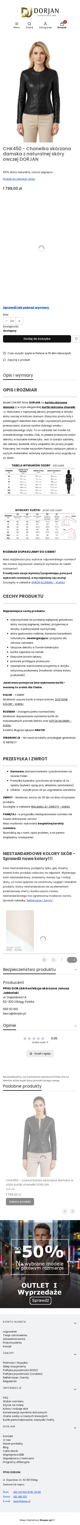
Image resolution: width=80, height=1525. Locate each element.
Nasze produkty (13, 1443)
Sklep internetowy (36, 1520)
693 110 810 (10, 1009)
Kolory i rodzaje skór (15, 1409)
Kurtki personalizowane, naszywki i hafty (28, 1420)
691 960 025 (15, 1496)
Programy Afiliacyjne (16, 1462)
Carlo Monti (10, 1451)
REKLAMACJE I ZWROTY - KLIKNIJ (50, 807)
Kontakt (8, 1436)
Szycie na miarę (13, 1405)
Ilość (6, 315)
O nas (7, 1440)
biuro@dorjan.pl (14, 1013)
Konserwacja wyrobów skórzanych (25, 1412)
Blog (5, 1447)
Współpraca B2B (13, 1455)
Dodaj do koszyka (37, 339)
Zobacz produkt (20, 1202)
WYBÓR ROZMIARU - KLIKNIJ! (48, 582)
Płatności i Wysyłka (15, 1363)
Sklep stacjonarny (14, 1366)
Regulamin (10, 1381)
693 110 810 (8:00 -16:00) (22, 1492)
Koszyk (7, 1346)
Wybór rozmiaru (13, 1401)
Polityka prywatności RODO (20, 1370)
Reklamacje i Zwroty (16, 1377)
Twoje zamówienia (15, 1335)
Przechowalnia (12, 1343)
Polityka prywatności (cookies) (23, 1374)
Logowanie (10, 1331)
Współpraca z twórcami (18, 1458)
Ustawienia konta (14, 1339)
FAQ (5, 1398)
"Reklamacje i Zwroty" (39, 900)
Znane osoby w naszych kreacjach (25, 1416)
